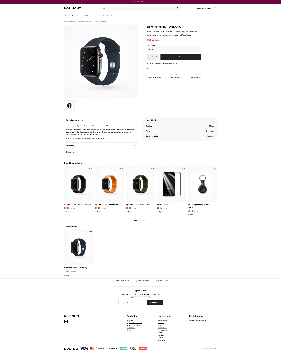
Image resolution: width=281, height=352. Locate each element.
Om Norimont (162, 330)
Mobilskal (130, 320)
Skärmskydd (131, 328)
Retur (160, 325)
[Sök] (177, 8)
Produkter (72, 22)
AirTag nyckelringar (133, 325)
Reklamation (162, 328)
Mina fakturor (162, 340)
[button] (214, 8)
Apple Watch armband (85, 22)
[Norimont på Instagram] (66, 322)
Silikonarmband (100, 22)
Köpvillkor (161, 335)
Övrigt (129, 330)
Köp (181, 57)
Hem (66, 22)
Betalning (161, 333)
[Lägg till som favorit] (148, 68)
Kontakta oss (162, 320)
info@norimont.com (201, 320)
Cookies (160, 337)
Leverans (161, 323)
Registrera (154, 302)
